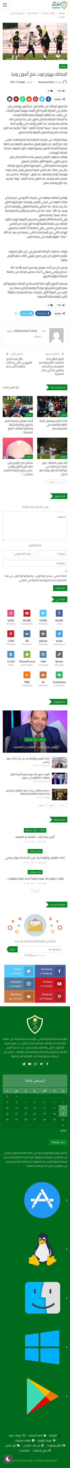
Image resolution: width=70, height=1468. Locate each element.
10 (63, 1108)
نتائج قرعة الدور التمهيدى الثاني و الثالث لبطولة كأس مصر (19, 362)
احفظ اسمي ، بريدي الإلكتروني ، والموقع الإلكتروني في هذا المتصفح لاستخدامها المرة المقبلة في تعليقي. (35, 578)
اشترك (12, 949)
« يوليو (63, 1130)
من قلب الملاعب (31, 1445)
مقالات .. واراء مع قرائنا (35, 739)
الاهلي (63, 415)
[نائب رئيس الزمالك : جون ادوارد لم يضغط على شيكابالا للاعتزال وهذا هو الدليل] (52, 448)
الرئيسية (53, 1435)
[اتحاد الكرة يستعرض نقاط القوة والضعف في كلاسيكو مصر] (52, 406)
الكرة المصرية (36, 1435)
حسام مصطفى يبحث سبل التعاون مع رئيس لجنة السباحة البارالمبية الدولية (28, 792)
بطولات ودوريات (23, 1440)
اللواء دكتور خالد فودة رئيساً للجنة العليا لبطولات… (35, 878)
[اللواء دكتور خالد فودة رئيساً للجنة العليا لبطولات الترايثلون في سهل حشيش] (59, 778)
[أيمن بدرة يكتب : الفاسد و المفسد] (35, 731)
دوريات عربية (15, 1435)
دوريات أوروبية (45, 1440)
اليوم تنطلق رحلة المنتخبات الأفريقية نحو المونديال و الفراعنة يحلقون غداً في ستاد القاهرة (51, 366)
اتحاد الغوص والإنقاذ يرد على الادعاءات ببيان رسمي (28, 760)
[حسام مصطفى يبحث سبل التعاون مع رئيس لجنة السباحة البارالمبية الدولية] (59, 794)
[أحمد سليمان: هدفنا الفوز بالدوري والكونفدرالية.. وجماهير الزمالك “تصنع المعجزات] (18, 406)
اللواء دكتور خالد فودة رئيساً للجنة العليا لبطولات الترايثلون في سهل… (30, 776)
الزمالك (63, 66)
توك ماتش (10, 1445)
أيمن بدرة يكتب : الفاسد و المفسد (35, 747)
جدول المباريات (40, 1450)
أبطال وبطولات (35, 851)
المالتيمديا (25, 1450)
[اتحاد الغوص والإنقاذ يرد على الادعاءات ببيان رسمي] (59, 762)
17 (63, 1114)
